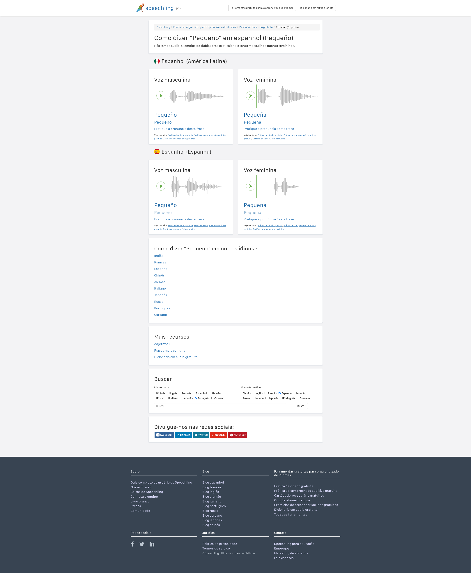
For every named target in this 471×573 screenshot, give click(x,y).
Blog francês (211, 487)
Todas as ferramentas (290, 514)
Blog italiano (211, 501)
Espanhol (161, 269)
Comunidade (140, 511)
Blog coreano (212, 515)
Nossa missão (141, 487)
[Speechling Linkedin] (154, 545)
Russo (158, 301)
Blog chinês (211, 525)
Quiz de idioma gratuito (292, 500)
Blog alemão (211, 496)
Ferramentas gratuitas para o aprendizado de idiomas (262, 7)
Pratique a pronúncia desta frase (179, 129)
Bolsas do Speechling (147, 492)
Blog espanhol (213, 482)
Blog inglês (210, 492)
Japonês (160, 295)
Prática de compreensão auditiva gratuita (305, 491)
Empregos (281, 548)
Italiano (160, 288)
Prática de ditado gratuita (293, 486)
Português (162, 308)
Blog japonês (212, 520)
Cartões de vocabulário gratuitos (299, 495)
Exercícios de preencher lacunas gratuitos (306, 505)
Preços (136, 506)
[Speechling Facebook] (134, 545)
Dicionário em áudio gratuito (316, 7)
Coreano (160, 315)
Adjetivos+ (162, 344)
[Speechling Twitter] (144, 545)
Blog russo (210, 511)
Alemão (160, 282)
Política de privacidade (219, 544)
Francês (160, 262)
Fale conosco (284, 558)
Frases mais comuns (169, 350)
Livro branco (140, 501)
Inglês (158, 256)
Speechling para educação (294, 544)
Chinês (159, 275)
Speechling (163, 27)
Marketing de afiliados (291, 553)
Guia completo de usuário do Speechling (161, 482)
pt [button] (177, 8)
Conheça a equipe (144, 496)
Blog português (214, 506)
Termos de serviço (216, 548)
